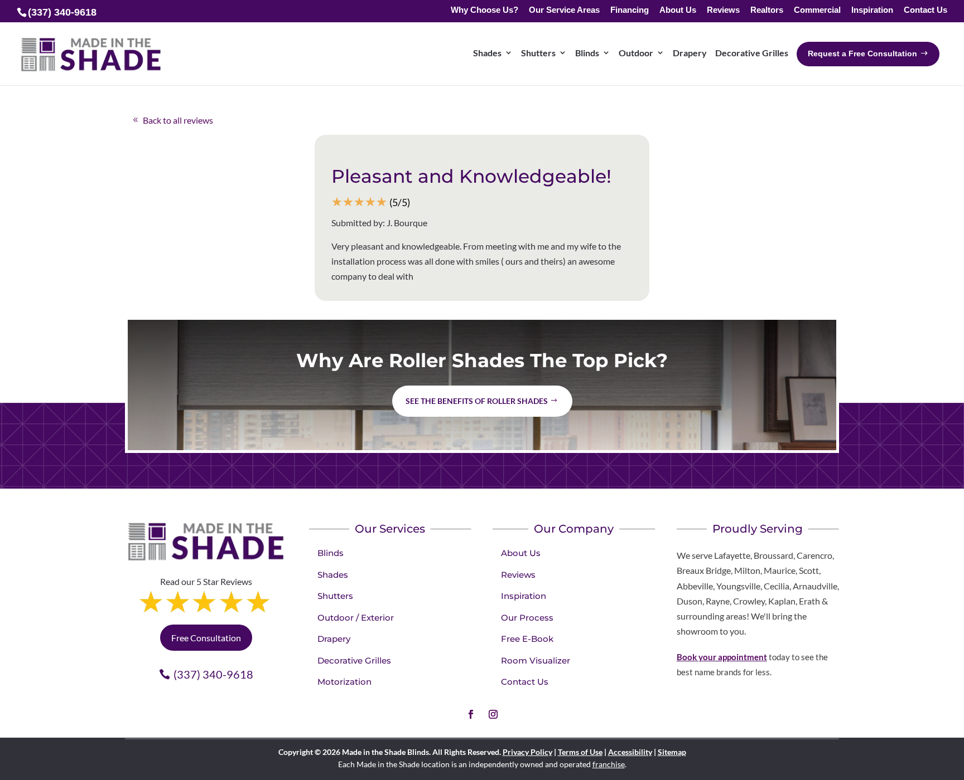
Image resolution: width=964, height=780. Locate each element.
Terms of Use (580, 752)
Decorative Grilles (751, 52)
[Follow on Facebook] (471, 714)
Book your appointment (722, 657)
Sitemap (672, 752)
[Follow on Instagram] (493, 714)
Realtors (766, 10)
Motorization (344, 681)
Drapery (690, 52)
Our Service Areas (564, 10)
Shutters (538, 52)
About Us (677, 10)
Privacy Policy (527, 752)
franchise (608, 764)
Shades (487, 52)
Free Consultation (206, 637)
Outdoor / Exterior (355, 617)
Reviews (723, 10)
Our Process (527, 617)
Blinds (587, 52)
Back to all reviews (178, 120)
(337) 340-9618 (213, 674)
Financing (629, 10)
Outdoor (636, 52)
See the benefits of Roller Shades (477, 401)
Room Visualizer (535, 660)
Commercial (817, 10)
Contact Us (925, 10)
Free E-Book (527, 638)
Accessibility (630, 752)
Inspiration (872, 10)
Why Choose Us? (484, 10)
